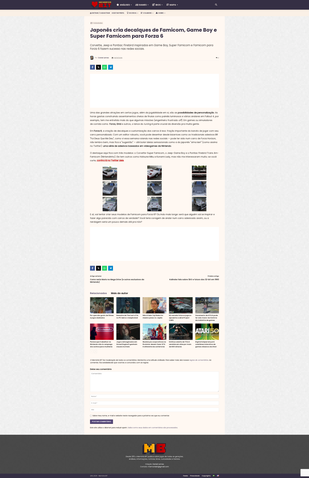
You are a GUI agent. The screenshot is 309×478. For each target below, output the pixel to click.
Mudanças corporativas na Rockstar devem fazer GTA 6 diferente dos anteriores (154, 344)
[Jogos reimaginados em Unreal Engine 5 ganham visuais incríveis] (128, 332)
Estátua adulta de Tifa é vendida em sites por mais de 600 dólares (180, 344)
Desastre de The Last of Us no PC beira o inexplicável (127, 316)
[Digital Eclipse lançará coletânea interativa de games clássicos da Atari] (207, 332)
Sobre (161, 13)
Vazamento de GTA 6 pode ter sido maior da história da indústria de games (206, 317)
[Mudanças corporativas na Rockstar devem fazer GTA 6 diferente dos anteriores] (154, 332)
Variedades (98, 23)
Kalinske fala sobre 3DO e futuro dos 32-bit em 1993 (194, 279)
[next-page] (95, 351)
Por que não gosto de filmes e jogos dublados (102, 316)
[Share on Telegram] (110, 67)
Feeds (185, 476)
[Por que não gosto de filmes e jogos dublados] (102, 305)
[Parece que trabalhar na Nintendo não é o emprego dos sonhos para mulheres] (102, 332)
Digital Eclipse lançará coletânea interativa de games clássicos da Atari (206, 344)
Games (142, 4)
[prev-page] (91, 351)
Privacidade (195, 476)
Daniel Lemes (103, 58)
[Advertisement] (154, 91)
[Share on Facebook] (92, 67)
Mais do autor (119, 293)
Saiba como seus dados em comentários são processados (152, 427)
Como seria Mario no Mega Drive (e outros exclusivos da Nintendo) (117, 280)
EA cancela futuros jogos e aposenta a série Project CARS (180, 317)
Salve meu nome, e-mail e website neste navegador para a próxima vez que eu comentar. (131, 415)
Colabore (147, 13)
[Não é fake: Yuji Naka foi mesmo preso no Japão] (154, 305)
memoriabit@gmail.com (158, 466)
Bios (158, 4)
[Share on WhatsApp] (104, 67)
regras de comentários (198, 360)
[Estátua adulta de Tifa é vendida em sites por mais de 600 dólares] (181, 332)
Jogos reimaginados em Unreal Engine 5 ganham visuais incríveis (126, 344)
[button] (216, 5)
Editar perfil (118, 13)
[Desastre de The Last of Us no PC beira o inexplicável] (128, 305)
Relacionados (98, 293)
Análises (124, 4)
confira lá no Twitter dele (110, 160)
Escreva (132, 13)
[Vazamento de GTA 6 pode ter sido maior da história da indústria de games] (207, 305)
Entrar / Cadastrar (101, 13)
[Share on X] (98, 67)
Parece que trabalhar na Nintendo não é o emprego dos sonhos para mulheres (101, 344)
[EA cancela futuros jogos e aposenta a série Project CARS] (181, 305)
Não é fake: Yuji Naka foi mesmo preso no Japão (153, 316)
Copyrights (206, 476)
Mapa (172, 4)
